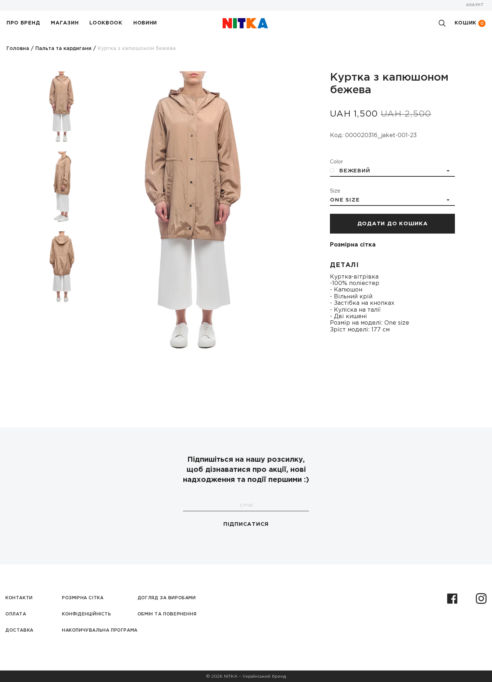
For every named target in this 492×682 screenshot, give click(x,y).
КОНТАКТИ (19, 598)
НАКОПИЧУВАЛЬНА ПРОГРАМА (100, 630)
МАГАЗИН (65, 23)
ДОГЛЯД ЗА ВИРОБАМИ (167, 598)
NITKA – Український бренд (255, 676)
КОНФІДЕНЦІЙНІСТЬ (86, 614)
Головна (17, 48)
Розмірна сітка (353, 245)
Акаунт (475, 5)
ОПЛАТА (15, 614)
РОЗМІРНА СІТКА (82, 598)
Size (335, 191)
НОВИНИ (145, 23)
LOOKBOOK (105, 23)
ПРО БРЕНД (23, 23)
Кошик (469, 23)
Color (336, 162)
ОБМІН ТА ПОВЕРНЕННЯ (167, 614)
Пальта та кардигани (63, 48)
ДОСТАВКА (19, 630)
